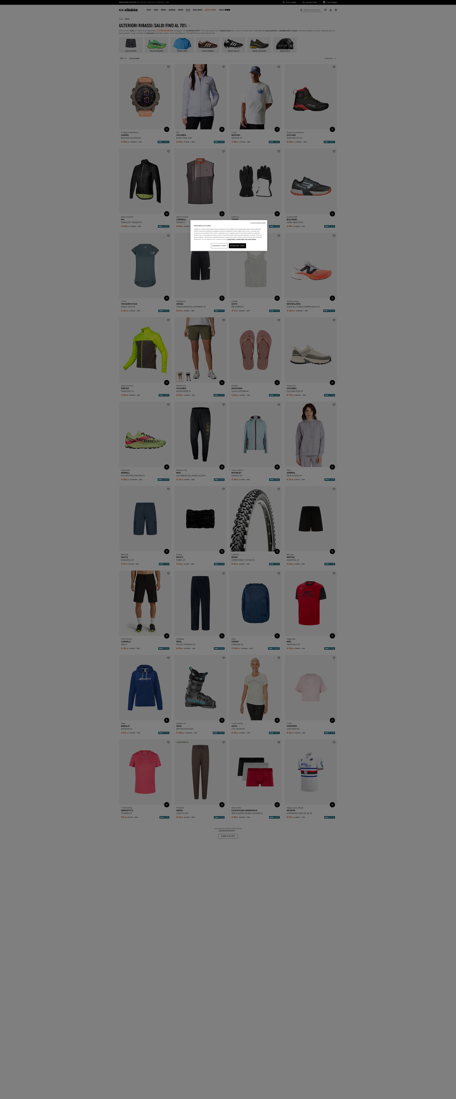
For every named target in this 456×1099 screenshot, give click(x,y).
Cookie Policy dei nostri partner (246, 239)
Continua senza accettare (258, 222)
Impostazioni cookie (219, 245)
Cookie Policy (231, 239)
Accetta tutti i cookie (237, 245)
